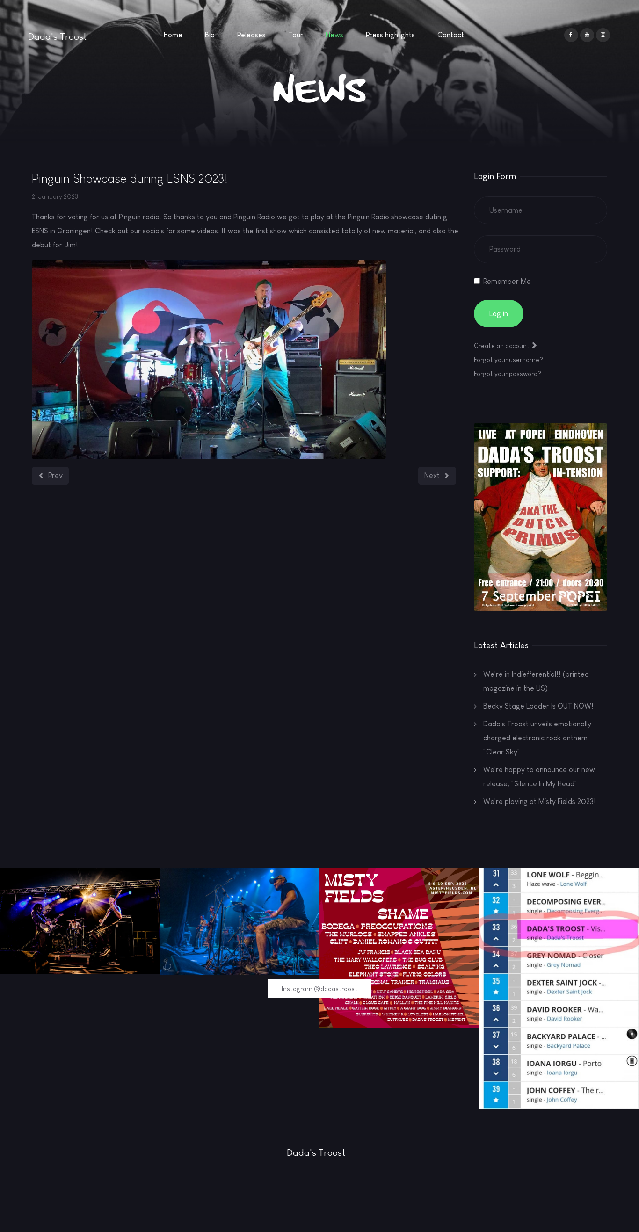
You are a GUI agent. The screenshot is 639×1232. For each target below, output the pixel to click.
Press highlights (390, 35)
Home (173, 35)
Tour (295, 35)
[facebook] (571, 35)
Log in (498, 314)
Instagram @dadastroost (319, 989)
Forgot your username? (508, 359)
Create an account (502, 345)
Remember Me (507, 281)
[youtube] (587, 35)
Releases (251, 35)
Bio (210, 35)
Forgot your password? (507, 373)
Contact (450, 35)
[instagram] (603, 35)
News (334, 35)
